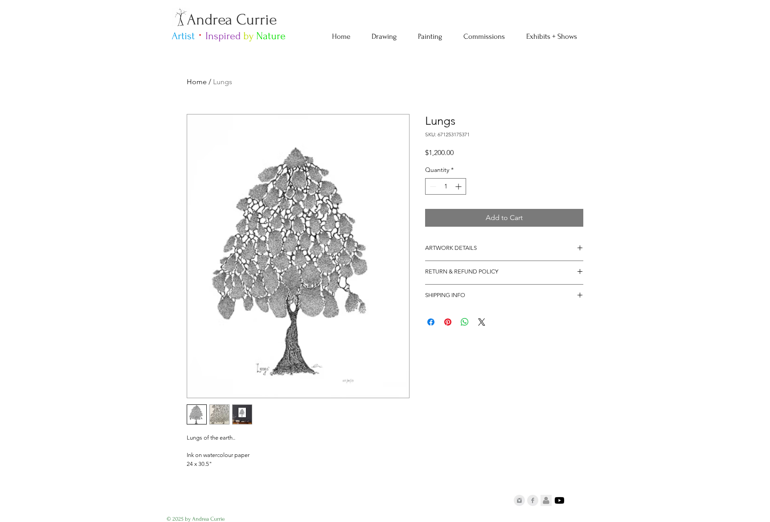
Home (197, 81)
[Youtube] (559, 500)
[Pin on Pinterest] (447, 322)
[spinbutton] (446, 186)
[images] (546, 500)
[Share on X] (481, 322)
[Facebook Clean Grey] (532, 500)
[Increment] (459, 186)
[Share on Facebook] (431, 322)
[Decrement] (432, 186)
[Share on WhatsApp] (464, 322)
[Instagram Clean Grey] (519, 500)
